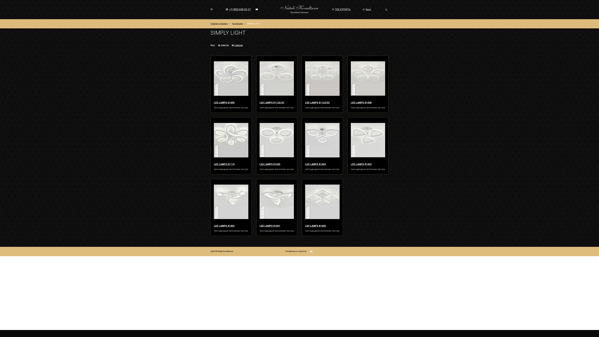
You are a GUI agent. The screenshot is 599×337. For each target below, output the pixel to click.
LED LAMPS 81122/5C (317, 102)
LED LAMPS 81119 (224, 164)
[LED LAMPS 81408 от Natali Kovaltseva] (368, 78)
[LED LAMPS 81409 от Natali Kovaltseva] (231, 78)
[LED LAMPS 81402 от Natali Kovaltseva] (231, 201)
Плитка (225, 45)
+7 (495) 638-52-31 (240, 9)
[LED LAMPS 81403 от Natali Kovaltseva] (368, 140)
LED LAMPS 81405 (270, 164)
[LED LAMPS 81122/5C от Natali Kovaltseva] (322, 78)
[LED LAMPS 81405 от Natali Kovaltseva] (277, 140)
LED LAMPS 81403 (361, 164)
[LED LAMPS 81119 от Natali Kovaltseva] (231, 140)
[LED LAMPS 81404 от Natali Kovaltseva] (322, 140)
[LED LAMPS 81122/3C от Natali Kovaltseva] (277, 78)
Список (238, 45)
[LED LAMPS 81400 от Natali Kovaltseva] (322, 201)
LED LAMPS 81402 (224, 226)
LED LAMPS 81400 (315, 226)
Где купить (343, 9)
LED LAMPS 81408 (361, 102)
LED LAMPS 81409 (224, 102)
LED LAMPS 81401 (270, 226)
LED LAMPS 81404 (315, 164)
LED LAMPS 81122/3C (272, 102)
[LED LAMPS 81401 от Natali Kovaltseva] (277, 201)
